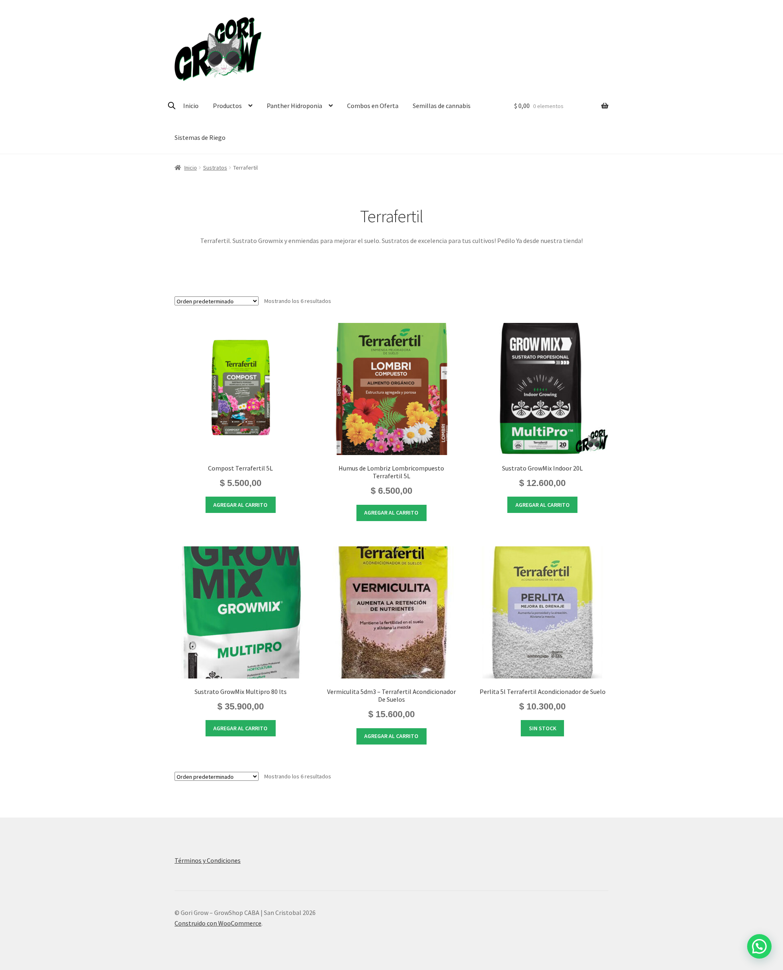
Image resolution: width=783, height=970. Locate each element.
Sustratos (215, 167)
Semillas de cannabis (442, 106)
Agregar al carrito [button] (240, 504)
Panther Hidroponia (294, 106)
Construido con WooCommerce (218, 923)
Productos (227, 106)
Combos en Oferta (372, 106)
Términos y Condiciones (208, 860)
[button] (759, 946)
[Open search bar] (171, 105)
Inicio (191, 106)
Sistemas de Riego (200, 137)
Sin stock (542, 728)
